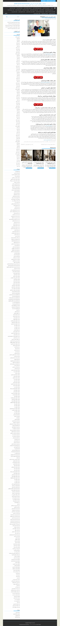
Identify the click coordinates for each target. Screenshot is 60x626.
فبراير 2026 (18, 44)
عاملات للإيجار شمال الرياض (16, 487)
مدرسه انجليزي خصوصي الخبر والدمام (14, 553)
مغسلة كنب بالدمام (17, 556)
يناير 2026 (18, 46)
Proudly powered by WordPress (24, 624)
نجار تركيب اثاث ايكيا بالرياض (16, 588)
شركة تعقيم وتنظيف (17, 359)
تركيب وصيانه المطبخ (17, 242)
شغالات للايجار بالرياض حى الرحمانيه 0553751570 (12, 25)
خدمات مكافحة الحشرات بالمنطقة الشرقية (14, 336)
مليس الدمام (18, 574)
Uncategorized (17, 171)
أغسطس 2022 (18, 107)
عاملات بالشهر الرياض (17, 473)
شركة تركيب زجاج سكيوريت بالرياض (15, 354)
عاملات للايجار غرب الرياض (16, 493)
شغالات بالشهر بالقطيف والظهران (15, 402)
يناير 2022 (18, 118)
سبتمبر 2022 (18, 106)
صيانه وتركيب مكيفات (17, 442)
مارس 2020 (18, 149)
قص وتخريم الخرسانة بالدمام (40, 11)
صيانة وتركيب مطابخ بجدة (16, 428)
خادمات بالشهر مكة (17, 328)
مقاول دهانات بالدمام (17, 557)
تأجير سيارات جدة (17, 202)
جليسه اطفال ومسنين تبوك (16, 308)
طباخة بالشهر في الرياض (47, 139)
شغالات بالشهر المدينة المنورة (15, 393)
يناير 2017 (18, 166)
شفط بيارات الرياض (17, 416)
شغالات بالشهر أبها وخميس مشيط (15, 388)
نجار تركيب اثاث (17, 587)
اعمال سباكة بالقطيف (17, 194)
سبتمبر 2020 (18, 140)
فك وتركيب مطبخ (17, 530)
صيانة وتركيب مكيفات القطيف (15, 431)
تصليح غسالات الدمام (17, 254)
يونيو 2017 (18, 160)
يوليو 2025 (18, 55)
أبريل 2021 (18, 132)
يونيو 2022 (18, 110)
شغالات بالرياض (41, 9)
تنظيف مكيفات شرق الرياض (16, 285)
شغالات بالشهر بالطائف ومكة (16, 400)
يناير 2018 (18, 158)
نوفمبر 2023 (18, 84)
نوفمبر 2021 (18, 121)
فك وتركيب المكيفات (17, 527)
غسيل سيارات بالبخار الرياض (34, 9)
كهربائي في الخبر (17, 542)
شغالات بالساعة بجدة (17, 379)
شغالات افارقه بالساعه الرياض (15, 370)
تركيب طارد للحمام (17, 234)
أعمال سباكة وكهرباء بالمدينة (16, 174)
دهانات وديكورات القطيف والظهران (15, 342)
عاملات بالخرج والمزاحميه (16, 462)
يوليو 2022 (18, 109)
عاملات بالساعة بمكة (17, 468)
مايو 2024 (18, 75)
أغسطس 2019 (18, 153)
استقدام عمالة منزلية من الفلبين (15, 179)
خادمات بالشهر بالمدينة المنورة (15, 323)
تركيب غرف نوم (17, 236)
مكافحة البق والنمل (17, 565)
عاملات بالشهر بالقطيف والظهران (15, 477)
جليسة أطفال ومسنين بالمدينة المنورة (14, 294)
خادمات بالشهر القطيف (16, 319)
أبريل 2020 (18, 147)
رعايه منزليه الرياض (17, 350)
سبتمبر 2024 (18, 70)
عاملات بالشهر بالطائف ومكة (16, 476)
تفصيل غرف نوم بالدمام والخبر (15, 259)
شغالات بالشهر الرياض (16, 391)
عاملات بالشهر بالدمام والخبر (16, 474)
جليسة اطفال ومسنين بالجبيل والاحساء (14, 297)
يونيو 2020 (18, 144)
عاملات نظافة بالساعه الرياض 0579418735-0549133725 (30, 3)
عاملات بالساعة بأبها (17, 465)
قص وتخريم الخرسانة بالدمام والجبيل (15, 534)
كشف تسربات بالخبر (17, 536)
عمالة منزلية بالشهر (17, 507)
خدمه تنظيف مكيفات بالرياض (16, 339)
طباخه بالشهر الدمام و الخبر (16, 450)
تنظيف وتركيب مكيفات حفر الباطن (50, 11)
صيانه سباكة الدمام (17, 439)
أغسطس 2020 (18, 141)
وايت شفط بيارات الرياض (16, 605)
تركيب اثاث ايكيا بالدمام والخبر (15, 203)
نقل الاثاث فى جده (17, 599)
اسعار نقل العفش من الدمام (16, 185)
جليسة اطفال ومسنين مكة (16, 303)
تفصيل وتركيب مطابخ (17, 262)
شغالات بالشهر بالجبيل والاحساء (15, 397)
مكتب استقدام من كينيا (16, 571)
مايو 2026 (18, 41)
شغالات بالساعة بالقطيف (16, 377)
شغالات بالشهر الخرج (17, 390)
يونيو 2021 (18, 129)
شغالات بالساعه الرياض (16, 382)
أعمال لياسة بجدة (17, 176)
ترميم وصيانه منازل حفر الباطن (15, 251)
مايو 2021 (18, 130)
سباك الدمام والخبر (17, 353)
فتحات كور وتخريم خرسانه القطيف (15, 516)
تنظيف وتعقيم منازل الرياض (16, 293)
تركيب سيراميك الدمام (11, 9)
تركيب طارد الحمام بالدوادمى (16, 233)
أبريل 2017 (18, 161)
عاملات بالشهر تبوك (17, 479)
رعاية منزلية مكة (17, 348)
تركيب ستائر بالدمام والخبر (16, 220)
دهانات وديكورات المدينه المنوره (15, 343)
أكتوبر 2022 (18, 104)
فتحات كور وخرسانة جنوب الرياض (15, 519)
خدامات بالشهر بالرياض (22, 11)
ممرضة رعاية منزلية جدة (16, 579)
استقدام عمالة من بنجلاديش (16, 177)
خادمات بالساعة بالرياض (16, 316)
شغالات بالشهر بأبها (17, 396)
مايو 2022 (18, 112)
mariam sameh (25, 161)
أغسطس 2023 (18, 89)
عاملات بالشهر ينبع (17, 482)
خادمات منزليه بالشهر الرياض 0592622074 (27, 144)
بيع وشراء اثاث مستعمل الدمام (15, 199)
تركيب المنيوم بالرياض (17, 205)
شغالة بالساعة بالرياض (16, 414)
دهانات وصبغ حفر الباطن (16, 345)
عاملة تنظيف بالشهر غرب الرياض (35, 141)
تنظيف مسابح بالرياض (17, 279)
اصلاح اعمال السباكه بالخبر (16, 188)
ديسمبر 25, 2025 (30, 161)
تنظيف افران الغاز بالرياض (16, 271)
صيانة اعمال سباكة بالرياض (16, 420)
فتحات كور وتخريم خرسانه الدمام (15, 514)
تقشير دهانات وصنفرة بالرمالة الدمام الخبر (14, 265)
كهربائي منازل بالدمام (26, 9)
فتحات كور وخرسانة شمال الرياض (15, 522)
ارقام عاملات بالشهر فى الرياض (45, 82)
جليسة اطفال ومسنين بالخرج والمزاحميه (14, 299)
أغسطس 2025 (18, 53)
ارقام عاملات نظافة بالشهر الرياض (43, 141)
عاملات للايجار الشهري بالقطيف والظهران (14, 488)
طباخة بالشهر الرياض (17, 447)
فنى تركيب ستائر (17, 533)
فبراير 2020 (18, 150)
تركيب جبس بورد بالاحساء (16, 214)
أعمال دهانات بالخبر (17, 173)
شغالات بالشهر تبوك (17, 405)
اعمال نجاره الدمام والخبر (16, 196)
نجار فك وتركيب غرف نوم (16, 594)
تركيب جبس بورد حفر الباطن (16, 217)
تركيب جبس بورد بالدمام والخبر (15, 216)
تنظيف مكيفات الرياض (16, 282)
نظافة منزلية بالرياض (17, 596)
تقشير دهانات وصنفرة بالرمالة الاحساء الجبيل (13, 263)
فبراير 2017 (18, 164)
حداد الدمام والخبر (17, 311)
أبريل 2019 (18, 155)
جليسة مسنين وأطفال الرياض (16, 305)
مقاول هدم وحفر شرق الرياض (15, 559)
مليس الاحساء (18, 573)
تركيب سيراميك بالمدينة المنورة (15, 228)
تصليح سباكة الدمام (17, 253)
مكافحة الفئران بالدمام (16, 570)
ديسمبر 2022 (18, 101)
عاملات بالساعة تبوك (17, 470)
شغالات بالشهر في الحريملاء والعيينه (15, 408)
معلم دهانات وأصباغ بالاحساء (16, 554)
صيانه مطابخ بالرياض (17, 440)
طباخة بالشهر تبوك (17, 448)
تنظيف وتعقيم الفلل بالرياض (16, 291)
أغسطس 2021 (18, 126)
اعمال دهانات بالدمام (18, 9)
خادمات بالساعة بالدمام (16, 314)
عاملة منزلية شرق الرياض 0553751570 (14, 23)
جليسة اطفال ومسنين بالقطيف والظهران (14, 300)
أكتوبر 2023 (18, 86)
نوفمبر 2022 (18, 103)
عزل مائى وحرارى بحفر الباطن (15, 505)
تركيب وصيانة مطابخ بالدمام (49, 9)
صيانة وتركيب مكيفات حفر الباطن (15, 433)
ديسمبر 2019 (18, 152)
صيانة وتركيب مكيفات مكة (16, 434)
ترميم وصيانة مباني (17, 245)
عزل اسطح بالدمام (17, 502)
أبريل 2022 (18, 113)
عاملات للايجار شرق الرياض (16, 491)
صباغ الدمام (18, 417)
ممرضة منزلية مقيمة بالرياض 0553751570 (14, 22)
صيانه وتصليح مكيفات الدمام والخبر (15, 445)
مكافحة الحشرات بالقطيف (16, 568)
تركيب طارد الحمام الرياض (16, 231)
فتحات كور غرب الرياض (16, 513)
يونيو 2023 (18, 92)
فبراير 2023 (18, 98)
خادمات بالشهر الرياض (16, 317)
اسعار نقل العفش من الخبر (16, 183)
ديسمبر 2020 (18, 135)
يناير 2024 (18, 81)
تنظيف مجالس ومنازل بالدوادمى (15, 277)
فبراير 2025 (18, 63)
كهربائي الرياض (18, 537)
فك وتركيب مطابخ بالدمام (16, 528)
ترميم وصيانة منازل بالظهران (16, 248)
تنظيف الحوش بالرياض (16, 273)
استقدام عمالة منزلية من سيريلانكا (15, 180)
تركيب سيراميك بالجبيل (16, 225)
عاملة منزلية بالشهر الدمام (16, 497)
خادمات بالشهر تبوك (17, 325)
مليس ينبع (18, 577)
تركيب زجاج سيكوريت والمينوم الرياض (14, 219)
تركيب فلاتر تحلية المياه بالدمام (15, 237)
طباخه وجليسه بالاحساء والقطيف (15, 454)
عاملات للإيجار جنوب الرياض (16, 485)
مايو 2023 (18, 93)
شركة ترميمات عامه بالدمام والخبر (15, 357)
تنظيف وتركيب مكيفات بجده (16, 288)
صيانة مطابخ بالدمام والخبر (16, 425)
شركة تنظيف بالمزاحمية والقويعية (15, 360)
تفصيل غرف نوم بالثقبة (16, 257)
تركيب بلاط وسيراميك (17, 213)
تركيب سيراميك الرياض (16, 223)
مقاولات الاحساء (17, 562)
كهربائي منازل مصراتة (17, 547)
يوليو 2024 (18, 72)
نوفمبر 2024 (18, 67)
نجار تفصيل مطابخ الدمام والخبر (15, 591)
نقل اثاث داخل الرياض (17, 597)
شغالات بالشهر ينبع (17, 411)
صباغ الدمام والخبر (17, 419)
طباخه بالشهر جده (17, 453)
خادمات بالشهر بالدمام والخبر (16, 322)
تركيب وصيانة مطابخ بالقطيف (16, 240)
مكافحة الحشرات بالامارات (16, 567)
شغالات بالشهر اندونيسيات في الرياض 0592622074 (48, 144)
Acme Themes (38, 624)
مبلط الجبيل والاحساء (17, 550)
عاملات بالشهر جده (17, 480)
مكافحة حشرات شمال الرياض (30, 11)
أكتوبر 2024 (18, 69)
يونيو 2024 (18, 73)
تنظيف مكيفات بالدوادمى (16, 283)
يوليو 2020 (18, 143)
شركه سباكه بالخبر (17, 368)
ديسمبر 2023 (18, 83)
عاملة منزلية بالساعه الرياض (16, 496)
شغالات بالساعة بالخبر (16, 376)
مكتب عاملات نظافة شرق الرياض (27, 141)
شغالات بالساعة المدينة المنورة (15, 374)
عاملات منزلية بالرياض (45, 13)
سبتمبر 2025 (18, 52)
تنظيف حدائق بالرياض (17, 274)
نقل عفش (18, 602)
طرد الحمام (18, 457)
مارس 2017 (18, 163)
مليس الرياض (18, 576)
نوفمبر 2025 (18, 49)
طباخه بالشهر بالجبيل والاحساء (15, 451)
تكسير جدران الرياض (17, 268)
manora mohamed (48, 161)
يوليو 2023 (18, 90)
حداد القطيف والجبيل (17, 313)
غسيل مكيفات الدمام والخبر (16, 510)
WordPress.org (17, 617)
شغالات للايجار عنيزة (17, 413)
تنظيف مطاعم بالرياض (16, 280)
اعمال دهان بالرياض (17, 191)
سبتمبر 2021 (18, 124)
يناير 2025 (18, 64)
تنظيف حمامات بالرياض (16, 276)
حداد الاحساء (18, 310)
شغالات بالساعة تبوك (17, 380)
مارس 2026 (18, 43)
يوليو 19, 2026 (53, 161)
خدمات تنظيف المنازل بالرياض (15, 333)
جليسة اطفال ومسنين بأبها (16, 296)
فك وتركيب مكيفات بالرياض (16, 531)
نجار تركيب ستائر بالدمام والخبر (15, 590)
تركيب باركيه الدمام (17, 208)
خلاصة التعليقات (17, 615)
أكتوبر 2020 (18, 138)
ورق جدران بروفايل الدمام (16, 607)
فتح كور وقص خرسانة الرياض (16, 511)
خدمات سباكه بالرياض (17, 334)
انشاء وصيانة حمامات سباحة (16, 197)
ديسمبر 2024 (18, 66)
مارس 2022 (18, 115)
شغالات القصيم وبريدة (17, 371)
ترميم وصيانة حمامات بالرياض (15, 243)
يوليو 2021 (18, 127)
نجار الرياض (18, 585)
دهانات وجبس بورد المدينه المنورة (15, 340)
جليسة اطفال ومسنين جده (16, 302)
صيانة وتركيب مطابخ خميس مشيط (15, 430)
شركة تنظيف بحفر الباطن (16, 362)
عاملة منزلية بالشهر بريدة (16, 499)
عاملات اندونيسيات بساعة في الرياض (14, 459)
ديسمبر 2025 (18, 47)
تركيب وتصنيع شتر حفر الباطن (15, 239)
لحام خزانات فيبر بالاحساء (16, 548)
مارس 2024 (18, 78)
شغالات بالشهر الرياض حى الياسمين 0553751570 (33, 0)
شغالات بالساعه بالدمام (16, 385)
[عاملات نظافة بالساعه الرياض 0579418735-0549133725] (55, 8)
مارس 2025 (18, 61)
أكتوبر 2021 (18, 123)
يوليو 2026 (18, 38)
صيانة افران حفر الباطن (16, 422)
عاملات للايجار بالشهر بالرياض (51, 141)
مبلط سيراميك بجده (17, 551)
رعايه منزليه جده (17, 351)
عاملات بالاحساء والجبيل (16, 460)
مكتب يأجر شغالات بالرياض (49, 53)
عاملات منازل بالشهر (52, 13)
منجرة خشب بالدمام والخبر (16, 582)
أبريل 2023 (18, 95)
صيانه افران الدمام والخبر (16, 437)
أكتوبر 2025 (18, 50)
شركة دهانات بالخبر (17, 365)
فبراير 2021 (18, 133)
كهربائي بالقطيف (17, 539)
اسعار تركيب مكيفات (17, 182)
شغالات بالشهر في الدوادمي (16, 410)
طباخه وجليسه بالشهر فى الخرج (15, 456)
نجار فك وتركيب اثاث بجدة (16, 593)
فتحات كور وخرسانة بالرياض (16, 517)
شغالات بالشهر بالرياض (37, 13)
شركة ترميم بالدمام (17, 356)
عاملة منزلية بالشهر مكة (16, 500)
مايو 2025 (18, 58)
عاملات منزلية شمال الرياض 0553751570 (14, 28)
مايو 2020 (18, 146)
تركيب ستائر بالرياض (17, 222)
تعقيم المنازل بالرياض (17, 256)
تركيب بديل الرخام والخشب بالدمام (15, 211)
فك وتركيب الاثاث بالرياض (16, 525)
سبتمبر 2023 (18, 87)
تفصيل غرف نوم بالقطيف (16, 260)
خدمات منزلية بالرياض (17, 337)
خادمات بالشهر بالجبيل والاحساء (15, 320)
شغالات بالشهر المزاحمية (16, 394)
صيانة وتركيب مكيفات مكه (16, 436)
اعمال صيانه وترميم (14, 11)
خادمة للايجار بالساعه (17, 330)
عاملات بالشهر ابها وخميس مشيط (15, 471)
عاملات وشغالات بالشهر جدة (16, 494)
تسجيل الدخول (18, 612)
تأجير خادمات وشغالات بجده (16, 200)
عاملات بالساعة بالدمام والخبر (15, 467)
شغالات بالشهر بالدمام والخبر (16, 399)
